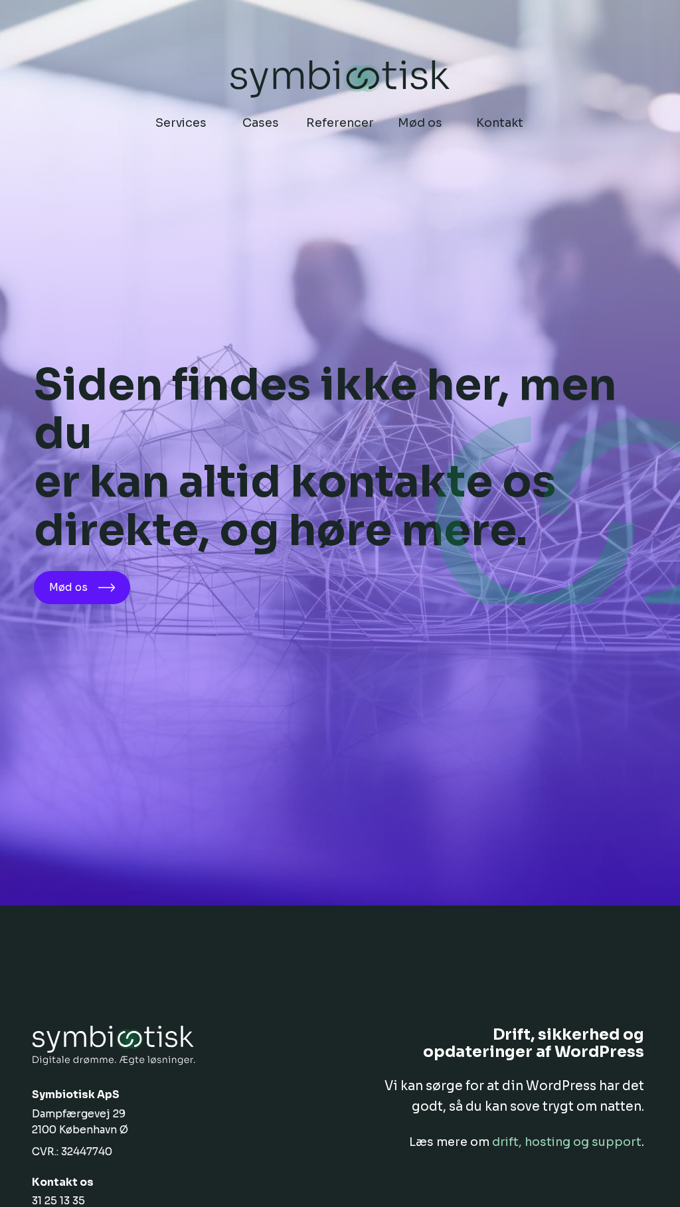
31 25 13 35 (58, 1200)
